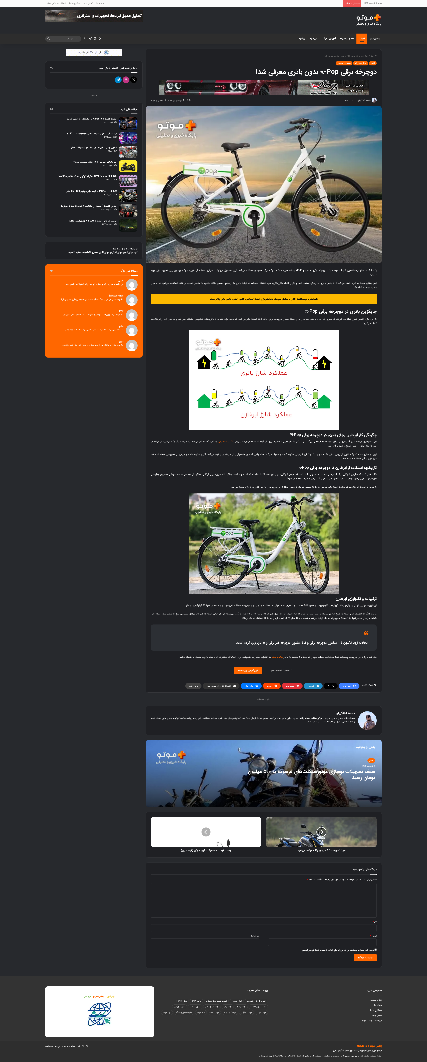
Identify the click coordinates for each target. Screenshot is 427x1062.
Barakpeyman (116, 296)
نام (375, 921)
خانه (372, 56)
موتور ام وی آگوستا (258, 1006)
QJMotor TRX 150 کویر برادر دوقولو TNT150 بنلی (91, 191)
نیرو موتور (122, 252)
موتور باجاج (241, 1006)
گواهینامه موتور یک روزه (79, 252)
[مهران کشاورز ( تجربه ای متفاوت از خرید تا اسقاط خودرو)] (128, 210)
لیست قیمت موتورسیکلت (216, 1001)
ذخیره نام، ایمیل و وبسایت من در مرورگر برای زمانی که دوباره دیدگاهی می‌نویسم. (338, 950)
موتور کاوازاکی (246, 1012)
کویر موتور (132, 252)
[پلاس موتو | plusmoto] (368, 20)
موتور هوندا (261, 1012)
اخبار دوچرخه (360, 63)
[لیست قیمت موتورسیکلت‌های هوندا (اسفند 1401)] (128, 138)
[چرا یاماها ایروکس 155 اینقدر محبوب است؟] (128, 166)
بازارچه (302, 38)
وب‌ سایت (255, 936)
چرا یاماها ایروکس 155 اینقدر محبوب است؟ (95, 162)
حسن (120, 280)
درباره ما (100, 3)
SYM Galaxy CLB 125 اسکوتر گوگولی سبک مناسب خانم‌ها (88, 176)
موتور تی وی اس (212, 1006)
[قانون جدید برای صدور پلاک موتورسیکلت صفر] (128, 152)
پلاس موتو (374, 38)
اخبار (363, 38)
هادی (120, 326)
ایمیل (373, 936)
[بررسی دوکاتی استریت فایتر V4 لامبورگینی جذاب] (128, 225)
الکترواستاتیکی (225, 442)
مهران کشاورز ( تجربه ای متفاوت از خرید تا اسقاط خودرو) (89, 206)
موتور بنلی (228, 1006)
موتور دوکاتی (195, 1006)
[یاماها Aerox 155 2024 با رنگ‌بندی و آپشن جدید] (128, 123)
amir (121, 311)
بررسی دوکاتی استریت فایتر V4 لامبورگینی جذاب (93, 221)
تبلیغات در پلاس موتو (56, 3)
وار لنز (88, 996)
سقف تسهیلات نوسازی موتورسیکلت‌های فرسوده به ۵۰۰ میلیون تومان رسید (311, 775)
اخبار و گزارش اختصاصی (256, 1001)
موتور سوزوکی (179, 1006)
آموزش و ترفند (329, 38)
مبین (121, 341)
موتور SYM (182, 1001)
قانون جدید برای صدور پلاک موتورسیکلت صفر (94, 147)
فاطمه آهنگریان (364, 100)
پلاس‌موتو (98, 996)
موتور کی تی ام (230, 1012)
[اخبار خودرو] (264, 87)
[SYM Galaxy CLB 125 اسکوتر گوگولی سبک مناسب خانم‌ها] (128, 181)
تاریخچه (313, 38)
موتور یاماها (214, 1012)
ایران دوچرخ (97, 252)
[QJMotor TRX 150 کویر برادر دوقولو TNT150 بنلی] (128, 195)
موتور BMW (196, 1001)
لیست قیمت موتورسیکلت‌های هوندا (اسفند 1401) (92, 134)
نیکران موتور (110, 252)
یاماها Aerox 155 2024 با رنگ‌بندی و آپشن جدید (92, 119)
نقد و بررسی (348, 38)
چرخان (111, 996)
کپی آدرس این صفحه (248, 670)
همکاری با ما (74, 3)
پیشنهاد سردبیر (344, 63)
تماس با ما (88, 3)
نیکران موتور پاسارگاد (184, 1012)
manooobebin (68, 1046)
